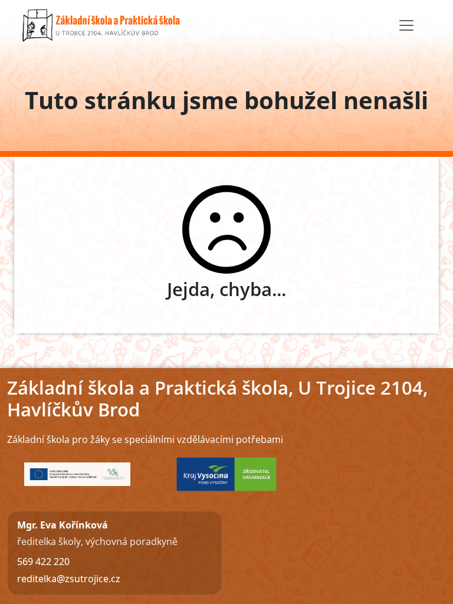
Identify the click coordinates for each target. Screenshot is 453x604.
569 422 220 (43, 561)
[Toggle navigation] (406, 25)
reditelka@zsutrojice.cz (68, 578)
